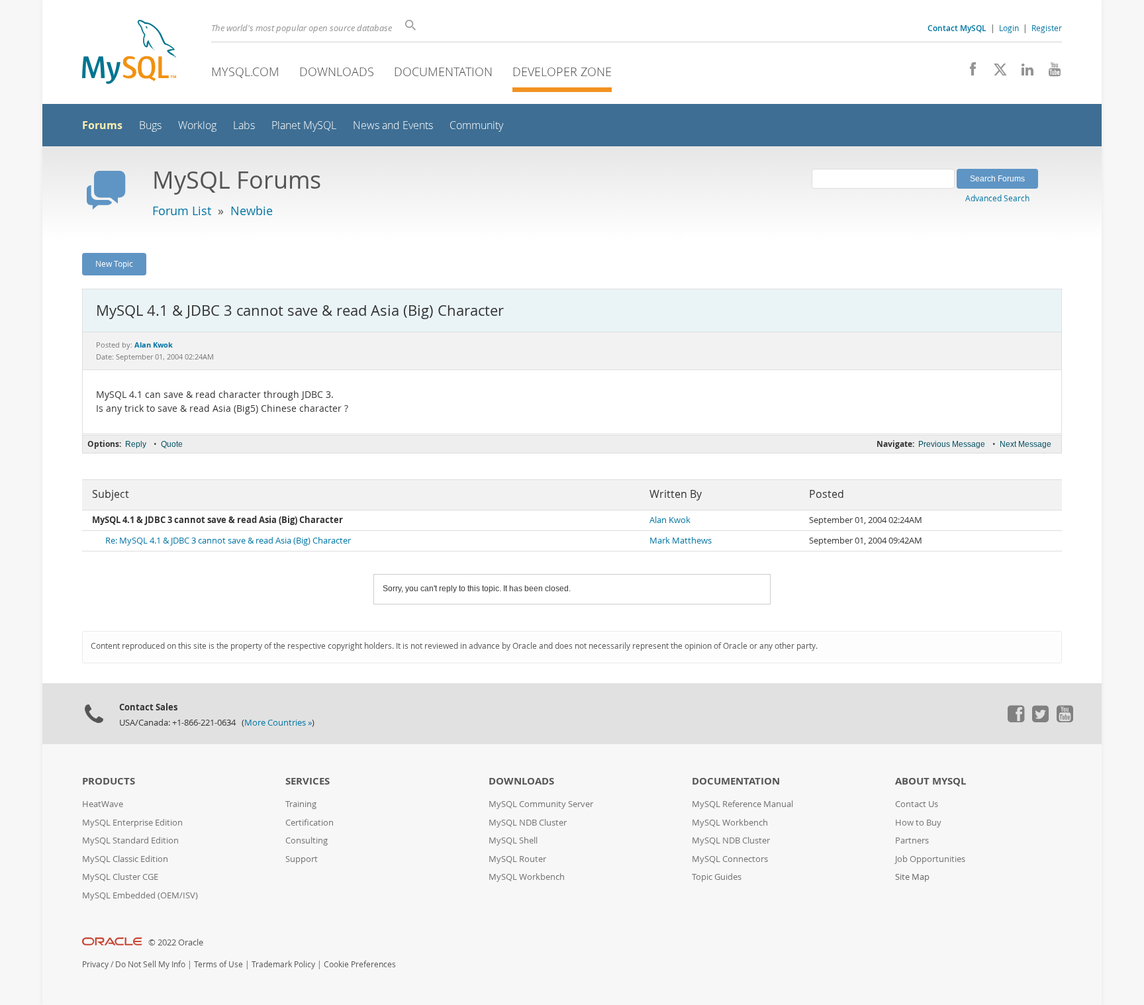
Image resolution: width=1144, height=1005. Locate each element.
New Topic (114, 263)
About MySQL (930, 781)
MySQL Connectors (730, 859)
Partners (912, 840)
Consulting (306, 840)
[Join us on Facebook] (968, 73)
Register (1046, 28)
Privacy (95, 964)
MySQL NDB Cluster (528, 822)
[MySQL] (129, 53)
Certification (309, 822)
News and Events (393, 125)
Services (307, 781)
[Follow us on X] (995, 73)
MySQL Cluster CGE (120, 877)
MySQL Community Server (541, 804)
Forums (102, 125)
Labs (244, 125)
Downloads (336, 71)
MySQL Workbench (527, 877)
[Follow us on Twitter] (1040, 719)
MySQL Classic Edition (125, 859)
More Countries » (278, 722)
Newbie (251, 210)
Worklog (197, 125)
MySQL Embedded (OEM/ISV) (140, 895)
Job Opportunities (930, 859)
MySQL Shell (513, 840)
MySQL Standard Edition (130, 840)
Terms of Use (218, 964)
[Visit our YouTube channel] (1049, 73)
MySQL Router (517, 859)
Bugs (150, 125)
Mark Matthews (680, 540)
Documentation (443, 71)
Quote (172, 444)
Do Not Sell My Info (150, 964)
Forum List (181, 210)
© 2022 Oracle (175, 942)
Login (1009, 28)
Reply (135, 444)
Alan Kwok (670, 520)
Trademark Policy (283, 964)
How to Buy (918, 822)
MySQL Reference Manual (742, 804)
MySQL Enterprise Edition (132, 822)
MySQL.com (245, 71)
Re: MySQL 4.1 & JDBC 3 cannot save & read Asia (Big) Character (228, 540)
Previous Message (951, 444)
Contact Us (916, 804)
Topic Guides (716, 877)
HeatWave (102, 804)
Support (301, 859)
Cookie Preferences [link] (360, 964)
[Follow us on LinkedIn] (1022, 73)
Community (476, 125)
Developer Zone (562, 71)
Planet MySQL (303, 125)
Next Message (1025, 444)
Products (108, 781)
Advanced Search (997, 198)
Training (300, 804)
